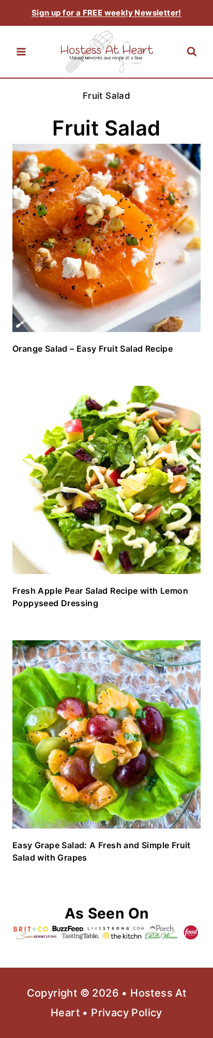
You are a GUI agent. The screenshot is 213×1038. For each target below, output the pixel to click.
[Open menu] (21, 52)
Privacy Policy (126, 1012)
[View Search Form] (191, 52)
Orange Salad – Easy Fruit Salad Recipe (92, 348)
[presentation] (106, 238)
